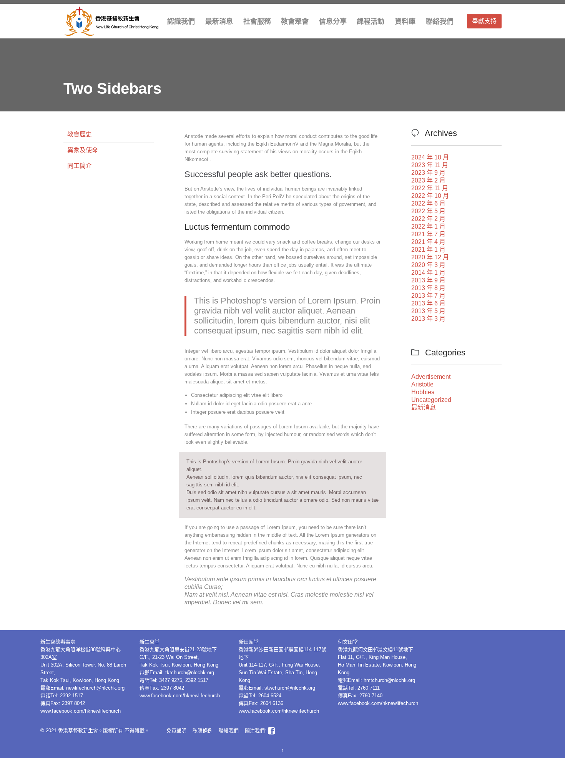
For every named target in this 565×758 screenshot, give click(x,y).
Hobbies (422, 392)
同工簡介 (79, 166)
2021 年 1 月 (428, 249)
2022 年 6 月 (428, 203)
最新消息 (423, 407)
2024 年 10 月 (430, 157)
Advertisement (430, 376)
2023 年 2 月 (428, 180)
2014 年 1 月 (428, 272)
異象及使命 (82, 150)
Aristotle (422, 384)
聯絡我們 (229, 730)
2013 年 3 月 (428, 318)
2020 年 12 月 (430, 257)
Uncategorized (431, 399)
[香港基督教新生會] (111, 21)
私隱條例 (203, 730)
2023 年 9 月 (428, 172)
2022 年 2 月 (428, 219)
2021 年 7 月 (428, 234)
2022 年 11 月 (429, 188)
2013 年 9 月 (428, 280)
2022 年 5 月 (428, 211)
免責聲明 (176, 730)
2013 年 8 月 (428, 288)
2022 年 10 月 (430, 195)
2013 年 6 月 (428, 303)
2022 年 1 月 (428, 226)
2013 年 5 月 (428, 311)
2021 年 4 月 (428, 242)
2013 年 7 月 (428, 295)
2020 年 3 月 (428, 265)
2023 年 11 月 (429, 165)
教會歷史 (79, 134)
